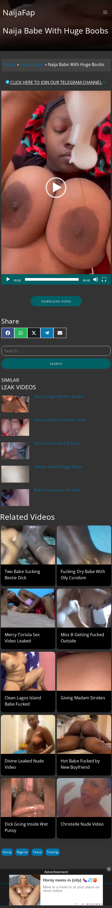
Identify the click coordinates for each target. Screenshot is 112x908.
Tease (37, 852)
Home (10, 64)
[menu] (105, 12)
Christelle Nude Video (82, 824)
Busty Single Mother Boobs (58, 396)
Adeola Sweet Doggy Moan (58, 466)
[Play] (8, 279)
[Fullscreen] (104, 279)
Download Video (56, 301)
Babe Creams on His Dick (57, 490)
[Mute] (95, 279)
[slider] (51, 279)
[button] (56, 187)
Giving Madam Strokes (83, 698)
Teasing (52, 852)
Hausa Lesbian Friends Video (60, 419)
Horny (7, 852)
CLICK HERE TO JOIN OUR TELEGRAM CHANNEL (55, 82)
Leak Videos (32, 64)
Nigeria (22, 852)
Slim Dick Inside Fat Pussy (57, 443)
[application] (56, 188)
